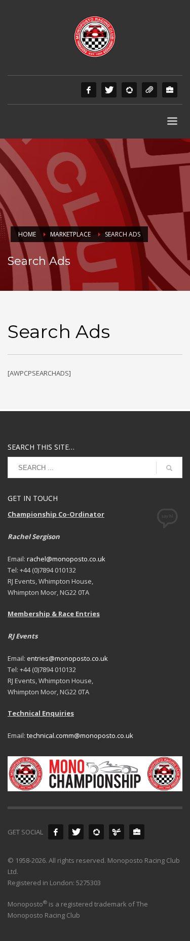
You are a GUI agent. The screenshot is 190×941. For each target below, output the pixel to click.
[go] (169, 468)
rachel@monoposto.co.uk (66, 558)
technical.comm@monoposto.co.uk (80, 735)
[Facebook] (88, 89)
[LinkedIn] (169, 89)
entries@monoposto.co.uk (67, 658)
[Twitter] (109, 89)
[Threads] (149, 89)
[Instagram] (129, 89)
